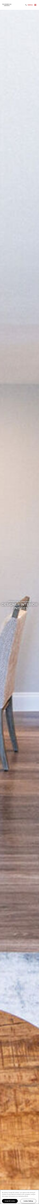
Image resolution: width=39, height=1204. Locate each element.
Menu (30, 5)
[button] (26, 5)
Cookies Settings (28, 1201)
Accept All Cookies (10, 1201)
